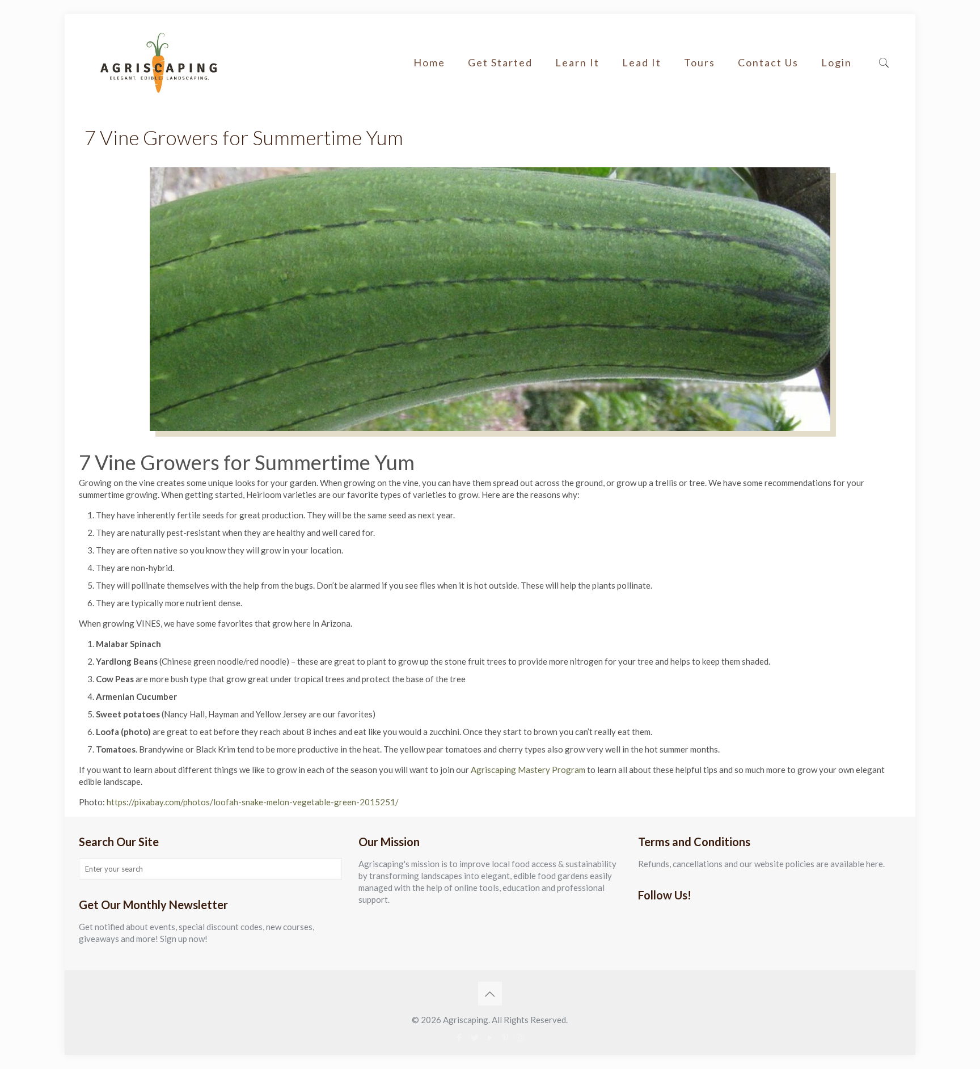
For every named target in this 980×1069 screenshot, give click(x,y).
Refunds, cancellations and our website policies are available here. (761, 864)
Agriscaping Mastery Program (529, 769)
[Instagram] (520, 1037)
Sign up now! (184, 938)
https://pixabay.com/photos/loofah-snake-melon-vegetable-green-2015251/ (253, 802)
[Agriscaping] (158, 62)
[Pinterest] (505, 1037)
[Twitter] (474, 1037)
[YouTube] (490, 1037)
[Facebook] (459, 1037)
